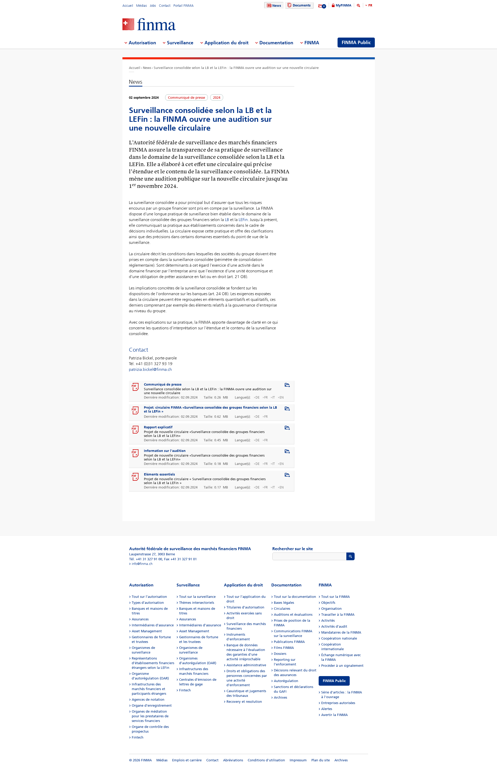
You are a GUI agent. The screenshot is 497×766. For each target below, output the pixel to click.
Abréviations (233, 760)
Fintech (137, 737)
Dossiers (280, 654)
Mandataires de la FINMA (341, 632)
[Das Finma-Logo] (149, 24)
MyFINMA (343, 5)
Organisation (331, 609)
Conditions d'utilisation (266, 760)
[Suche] (358, 6)
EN (282, 397)
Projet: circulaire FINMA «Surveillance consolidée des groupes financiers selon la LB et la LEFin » (210, 409)
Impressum (298, 760)
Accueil (127, 6)
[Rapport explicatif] (135, 430)
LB (227, 219)
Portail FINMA (183, 6)
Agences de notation (148, 699)
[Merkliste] (321, 6)
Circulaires (282, 609)
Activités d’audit (334, 626)
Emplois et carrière (187, 760)
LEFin (243, 219)
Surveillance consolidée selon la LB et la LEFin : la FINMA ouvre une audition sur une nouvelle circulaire (236, 68)
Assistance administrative (246, 665)
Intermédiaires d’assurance (153, 625)
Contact (164, 6)
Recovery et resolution (244, 702)
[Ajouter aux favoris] (287, 385)
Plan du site (320, 760)
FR (370, 5)
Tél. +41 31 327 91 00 (145, 559)
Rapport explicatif (158, 427)
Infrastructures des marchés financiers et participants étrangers (149, 689)
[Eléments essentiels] (135, 477)
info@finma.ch (142, 564)
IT (273, 397)
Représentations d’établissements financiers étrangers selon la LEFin (153, 663)
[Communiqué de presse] (135, 387)
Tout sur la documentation (295, 597)
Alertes (326, 709)
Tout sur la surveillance (197, 597)
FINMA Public (334, 681)
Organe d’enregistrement (152, 705)
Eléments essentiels (159, 474)
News (276, 6)
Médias (141, 6)
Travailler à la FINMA (337, 614)
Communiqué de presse (162, 384)
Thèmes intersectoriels (196, 603)
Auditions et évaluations (293, 614)
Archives (280, 697)
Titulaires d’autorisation (245, 607)
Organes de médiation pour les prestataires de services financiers (150, 716)
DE (257, 397)
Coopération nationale (339, 638)
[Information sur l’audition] (135, 453)
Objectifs (328, 603)
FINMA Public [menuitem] (356, 42)
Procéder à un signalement (342, 666)
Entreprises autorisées (338, 703)
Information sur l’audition (165, 451)
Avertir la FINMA (334, 715)
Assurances (140, 619)
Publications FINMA (289, 642)
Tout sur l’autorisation (149, 597)
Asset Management (147, 631)
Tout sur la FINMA (335, 597)
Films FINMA (284, 648)
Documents (302, 5)
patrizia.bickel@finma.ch (150, 369)
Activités (328, 620)
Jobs (153, 6)
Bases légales (284, 603)
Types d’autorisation (148, 603)
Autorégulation (286, 681)
